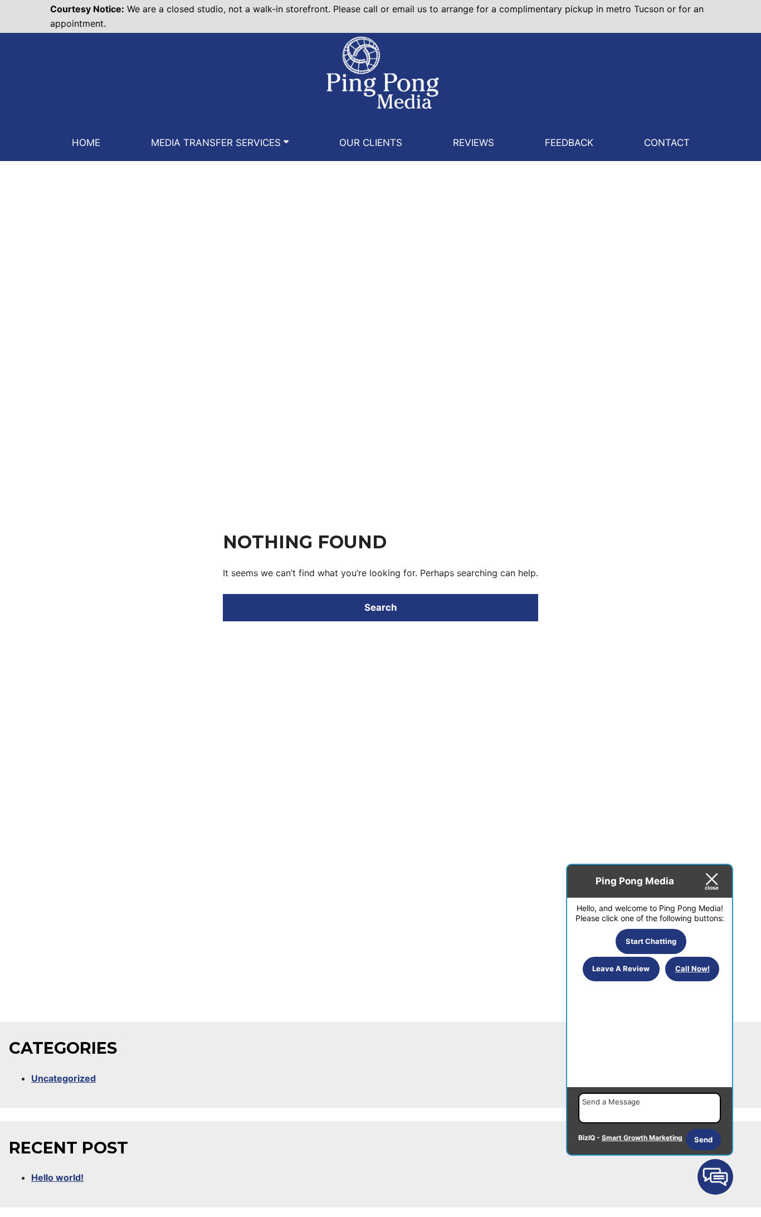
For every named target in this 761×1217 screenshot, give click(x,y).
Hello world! (57, 1177)
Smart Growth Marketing (642, 1137)
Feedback (569, 142)
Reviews (473, 142)
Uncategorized (63, 1078)
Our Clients (370, 142)
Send (703, 1139)
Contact (667, 142)
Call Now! (692, 968)
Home (86, 142)
